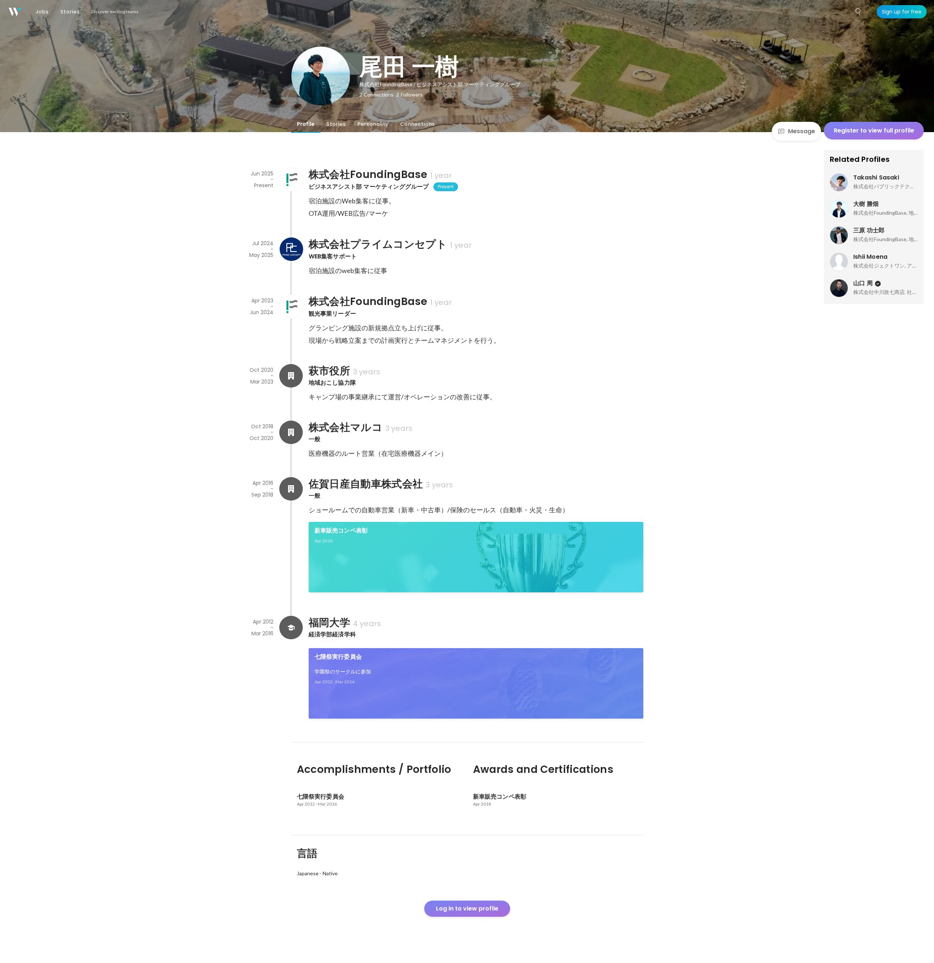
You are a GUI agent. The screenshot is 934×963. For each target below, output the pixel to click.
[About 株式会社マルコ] (291, 432)
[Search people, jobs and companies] (858, 11)
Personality (372, 124)
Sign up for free (902, 11)
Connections (417, 124)
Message (801, 131)
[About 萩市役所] (291, 376)
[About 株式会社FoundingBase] (291, 179)
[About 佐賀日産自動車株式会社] (291, 489)
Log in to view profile (467, 908)
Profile (306, 124)
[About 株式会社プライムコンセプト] (291, 249)
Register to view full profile (874, 130)
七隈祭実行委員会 (338, 657)
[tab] (305, 124)
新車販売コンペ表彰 (341, 530)
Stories (336, 124)
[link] (476, 557)
